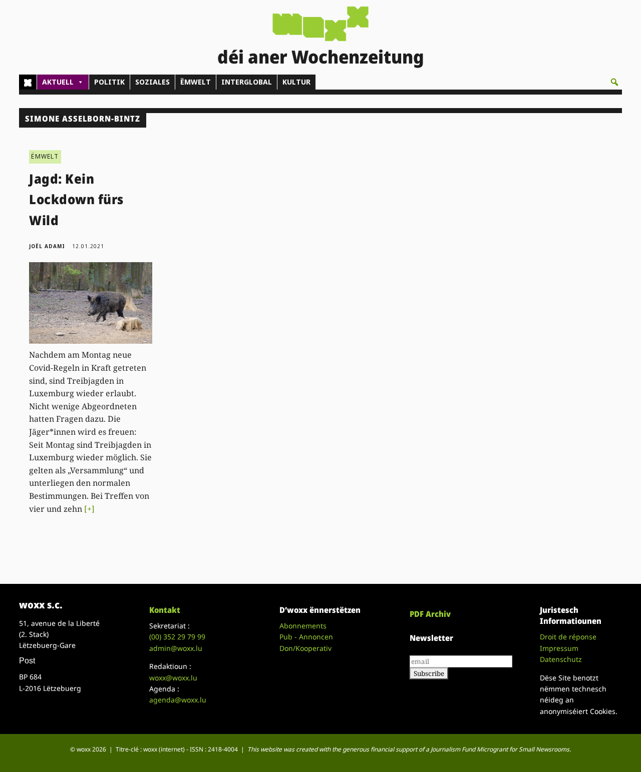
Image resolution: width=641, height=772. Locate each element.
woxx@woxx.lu (173, 677)
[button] (614, 82)
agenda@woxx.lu (177, 699)
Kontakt (164, 609)
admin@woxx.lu (175, 648)
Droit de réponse (568, 636)
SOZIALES (152, 82)
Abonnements (303, 625)
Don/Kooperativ (305, 648)
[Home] (28, 82)
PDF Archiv (430, 613)
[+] (89, 508)
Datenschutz (561, 659)
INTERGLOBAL (246, 82)
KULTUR (296, 82)
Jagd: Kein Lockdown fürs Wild (76, 199)
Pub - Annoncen (306, 636)
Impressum (559, 648)
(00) (177, 636)
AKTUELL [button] (58, 82)
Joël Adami (47, 246)
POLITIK (109, 82)
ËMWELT (195, 82)
